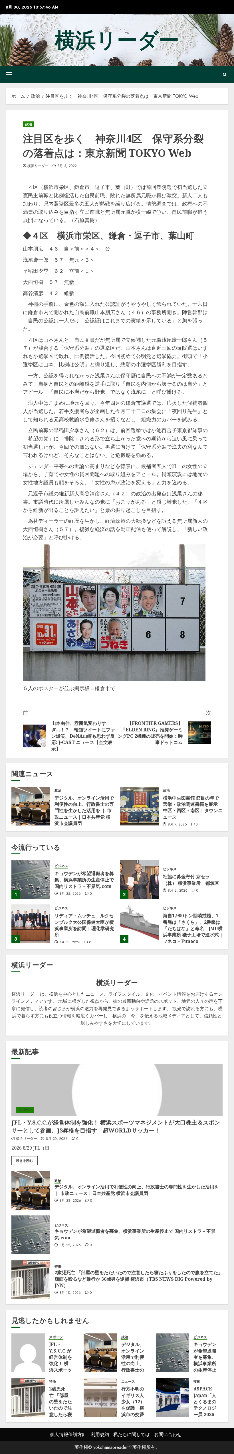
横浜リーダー (117, 40)
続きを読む (24, 1160)
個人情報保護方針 (68, 1434)
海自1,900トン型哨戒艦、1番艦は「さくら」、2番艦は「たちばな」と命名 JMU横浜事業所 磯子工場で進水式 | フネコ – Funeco (193, 928)
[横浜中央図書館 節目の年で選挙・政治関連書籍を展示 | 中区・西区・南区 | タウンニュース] (139, 806)
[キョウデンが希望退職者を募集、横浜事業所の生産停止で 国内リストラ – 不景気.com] (30, 879)
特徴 (58, 1266)
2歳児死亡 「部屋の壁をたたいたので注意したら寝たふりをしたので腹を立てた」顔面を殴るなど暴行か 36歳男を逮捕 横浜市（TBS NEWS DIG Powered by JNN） (139, 1278)
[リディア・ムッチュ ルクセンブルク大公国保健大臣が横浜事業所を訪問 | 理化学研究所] (30, 923)
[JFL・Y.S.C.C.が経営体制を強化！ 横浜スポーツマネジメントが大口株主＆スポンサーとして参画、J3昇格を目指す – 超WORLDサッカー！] (117, 1090)
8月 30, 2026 (57, 1139)
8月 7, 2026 (177, 824)
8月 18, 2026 (70, 1293)
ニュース (128, 1381)
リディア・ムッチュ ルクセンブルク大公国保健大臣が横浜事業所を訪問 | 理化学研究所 (84, 925)
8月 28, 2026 (70, 1201)
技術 (196, 1381)
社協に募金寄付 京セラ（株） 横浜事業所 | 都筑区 (191, 879)
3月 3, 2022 (67, 166)
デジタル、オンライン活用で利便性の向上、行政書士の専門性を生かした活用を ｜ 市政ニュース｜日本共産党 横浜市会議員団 (84, 811)
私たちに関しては (131, 1434)
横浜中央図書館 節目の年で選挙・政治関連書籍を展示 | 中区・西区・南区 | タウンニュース (193, 807)
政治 (28, 124)
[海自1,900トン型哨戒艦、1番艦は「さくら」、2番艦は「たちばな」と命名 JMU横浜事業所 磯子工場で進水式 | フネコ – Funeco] (139, 923)
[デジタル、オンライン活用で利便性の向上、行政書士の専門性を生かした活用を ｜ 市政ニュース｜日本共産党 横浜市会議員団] (30, 806)
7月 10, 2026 (69, 942)
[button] (9, 74)
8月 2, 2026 (178, 890)
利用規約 (100, 1434)
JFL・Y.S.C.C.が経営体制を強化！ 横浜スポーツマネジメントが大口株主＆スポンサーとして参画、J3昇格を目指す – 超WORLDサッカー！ (115, 1126)
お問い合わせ (167, 1434)
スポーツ (25, 1109)
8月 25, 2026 (70, 894)
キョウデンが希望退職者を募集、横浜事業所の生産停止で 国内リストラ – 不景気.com (84, 879)
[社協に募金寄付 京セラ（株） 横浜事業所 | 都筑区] (139, 879)
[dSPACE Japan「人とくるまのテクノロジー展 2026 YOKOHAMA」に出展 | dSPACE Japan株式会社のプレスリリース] (172, 1397)
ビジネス (61, 866)
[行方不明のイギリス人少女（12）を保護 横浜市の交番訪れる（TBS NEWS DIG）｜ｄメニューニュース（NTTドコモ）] (100, 1397)
